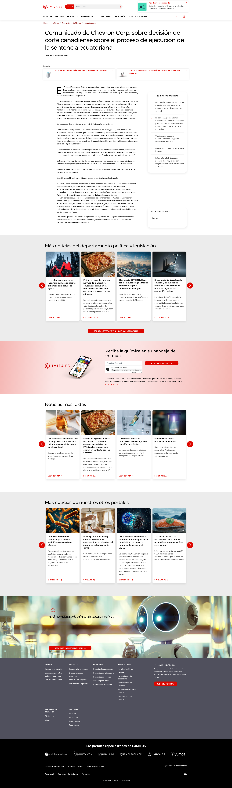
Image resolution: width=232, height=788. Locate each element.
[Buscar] (120, 6)
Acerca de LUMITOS (75, 766)
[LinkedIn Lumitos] (185, 774)
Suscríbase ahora (165, 684)
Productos (73, 717)
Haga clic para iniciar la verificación (126, 370)
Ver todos (110, 384)
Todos (69, 7)
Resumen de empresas (78, 683)
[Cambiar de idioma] (184, 16)
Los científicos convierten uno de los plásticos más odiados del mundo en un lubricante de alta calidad (169, 106)
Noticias (72, 713)
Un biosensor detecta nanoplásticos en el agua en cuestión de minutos (167, 139)
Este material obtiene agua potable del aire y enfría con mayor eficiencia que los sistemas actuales (169, 162)
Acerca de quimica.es (95, 766)
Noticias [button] (47, 16)
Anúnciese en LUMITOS (54, 766)
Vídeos (47, 720)
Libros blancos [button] (89, 16)
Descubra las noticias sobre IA (70, 648)
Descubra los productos (103, 669)
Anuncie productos (101, 680)
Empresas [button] (59, 16)
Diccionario (49, 716)
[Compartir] (177, 16)
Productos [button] (72, 16)
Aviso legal (49, 774)
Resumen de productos (102, 684)
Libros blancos (75, 721)
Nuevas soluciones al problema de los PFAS (169, 149)
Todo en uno (74, 725)
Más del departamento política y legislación (116, 331)
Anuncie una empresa (78, 679)
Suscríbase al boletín (162, 363)
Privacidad (86, 774)
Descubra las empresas (78, 669)
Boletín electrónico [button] (138, 16)
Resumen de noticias (53, 679)
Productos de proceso (102, 677)
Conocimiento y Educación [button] (112, 16)
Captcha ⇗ (137, 372)
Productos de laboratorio (103, 673)
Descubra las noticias (53, 669)
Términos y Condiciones (68, 774)
